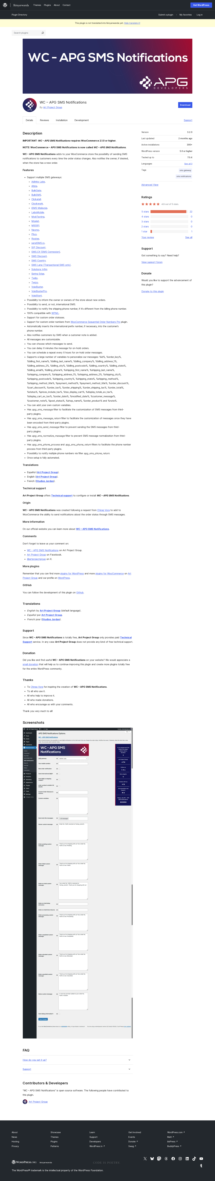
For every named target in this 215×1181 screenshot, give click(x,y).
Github (80, 592)
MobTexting (37, 216)
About (15, 1132)
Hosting (15, 1141)
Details (29, 120)
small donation (30, 664)
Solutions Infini (39, 269)
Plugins (54, 1141)
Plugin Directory (19, 14)
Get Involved (134, 1132)
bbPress (172, 1141)
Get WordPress (201, 5)
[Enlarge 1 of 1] (129, 731)
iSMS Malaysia (39, 207)
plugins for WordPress (72, 573)
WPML (55, 313)
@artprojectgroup (36, 559)
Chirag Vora (103, 510)
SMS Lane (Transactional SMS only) (51, 264)
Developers (95, 1141)
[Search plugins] (43, 33)
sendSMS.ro (38, 243)
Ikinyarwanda (46, 1162)
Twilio (34, 278)
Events (131, 1137)
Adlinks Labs (38, 181)
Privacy (15, 1146)
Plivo (34, 234)
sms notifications (184, 176)
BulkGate (36, 190)
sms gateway (185, 170)
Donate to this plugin (152, 291)
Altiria (34, 186)
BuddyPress (174, 1146)
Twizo (34, 282)
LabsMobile (37, 212)
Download (185, 105)
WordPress (64, 577)
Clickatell (36, 199)
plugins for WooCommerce (110, 573)
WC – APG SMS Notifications (43, 550)
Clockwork (37, 203)
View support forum (151, 262)
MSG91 (35, 225)
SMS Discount (39, 256)
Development (81, 120)
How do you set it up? (35, 1060)
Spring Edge (37, 273)
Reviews (44, 120)
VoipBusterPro (39, 291)
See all (188, 237)
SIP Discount (38, 247)
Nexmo (35, 229)
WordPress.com (176, 1132)
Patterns (55, 1146)
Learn (92, 1132)
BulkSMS (36, 194)
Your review (147, 237)
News (14, 1137)
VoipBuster (37, 286)
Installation (62, 120)
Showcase (56, 1132)
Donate (133, 1141)
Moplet (35, 221)
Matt (170, 1137)
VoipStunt (36, 295)
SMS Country (38, 260)
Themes (55, 1137)
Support (188, 120)
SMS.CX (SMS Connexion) (45, 251)
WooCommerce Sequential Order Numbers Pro (95, 321)
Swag (132, 1146)
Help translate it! (132, 23)
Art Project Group (52, 107)
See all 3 (188, 164)
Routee (35, 238)
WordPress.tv (97, 1146)
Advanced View (149, 184)
